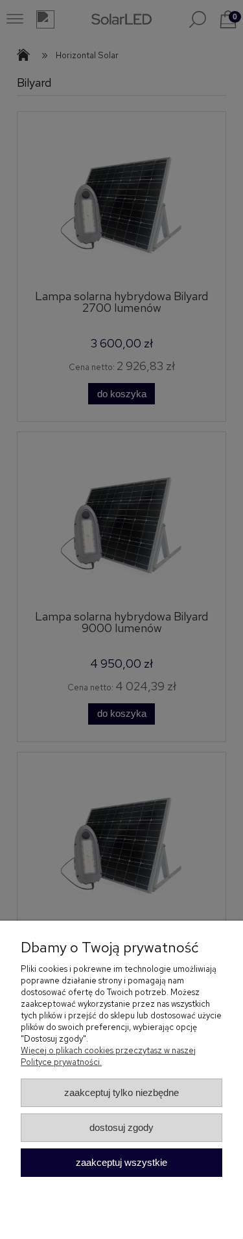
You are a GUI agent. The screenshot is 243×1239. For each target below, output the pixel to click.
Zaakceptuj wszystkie (121, 1162)
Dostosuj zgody (121, 1127)
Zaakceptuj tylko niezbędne (121, 1092)
